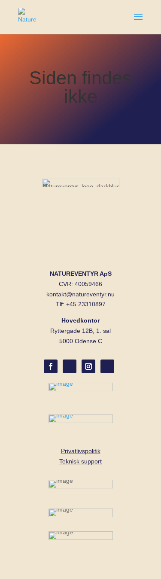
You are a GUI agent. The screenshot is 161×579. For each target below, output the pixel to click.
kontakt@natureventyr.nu (80, 294)
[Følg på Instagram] (88, 366)
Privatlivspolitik (80, 451)
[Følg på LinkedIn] (107, 366)
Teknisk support (80, 461)
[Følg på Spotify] (69, 366)
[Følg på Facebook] (51, 366)
